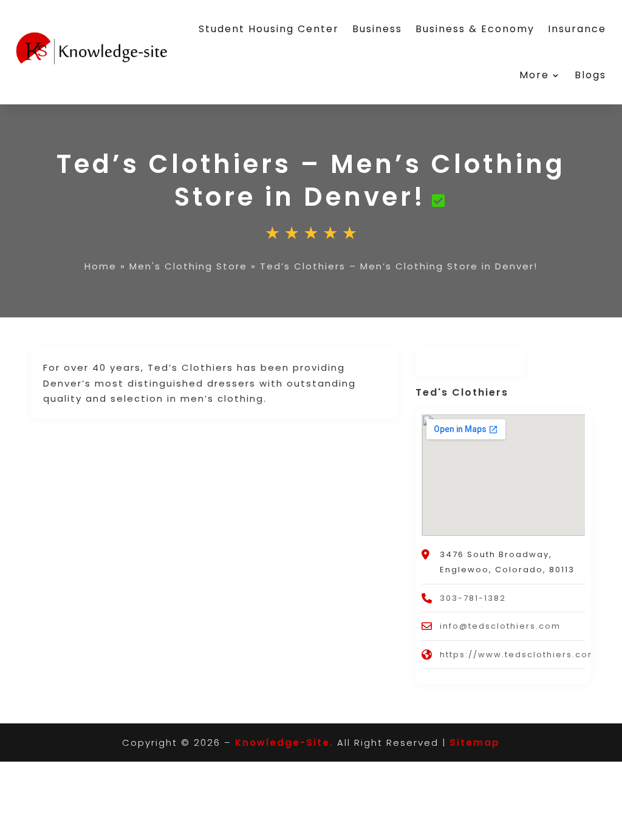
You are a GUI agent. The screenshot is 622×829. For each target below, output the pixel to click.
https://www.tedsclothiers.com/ (521, 654)
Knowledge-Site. (284, 742)
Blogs (590, 75)
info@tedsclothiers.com (500, 626)
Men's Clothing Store (188, 266)
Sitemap (474, 742)
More (534, 75)
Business (377, 29)
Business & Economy (475, 29)
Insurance (577, 29)
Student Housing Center (269, 29)
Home (100, 266)
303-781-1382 (473, 598)
